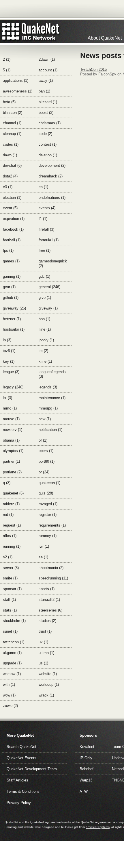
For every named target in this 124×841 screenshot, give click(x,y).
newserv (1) (12, 429)
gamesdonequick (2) (53, 263)
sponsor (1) (12, 589)
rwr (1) (44, 546)
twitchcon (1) (13, 642)
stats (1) (10, 610)
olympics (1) (13, 451)
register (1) (48, 514)
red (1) (8, 514)
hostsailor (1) (14, 329)
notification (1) (50, 429)
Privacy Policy (19, 803)
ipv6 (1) (9, 351)
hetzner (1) (12, 319)
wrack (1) (46, 695)
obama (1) (11, 440)
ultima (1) (46, 653)
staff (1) (9, 599)
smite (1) (10, 578)
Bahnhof (86, 769)
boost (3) (46, 112)
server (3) (11, 568)
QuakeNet (11, 31)
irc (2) (43, 351)
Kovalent (87, 746)
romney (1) (48, 536)
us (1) (43, 663)
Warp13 (86, 780)
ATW (84, 791)
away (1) (46, 80)
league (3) (11, 372)
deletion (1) (48, 155)
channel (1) (12, 123)
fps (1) (8, 250)
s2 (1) (7, 557)
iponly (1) (46, 340)
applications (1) (15, 80)
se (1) (43, 557)
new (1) (45, 419)
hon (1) (44, 319)
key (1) (8, 361)
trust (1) (45, 631)
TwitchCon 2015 (93, 69)
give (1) (45, 297)
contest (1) (48, 144)
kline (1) (45, 361)
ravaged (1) (48, 504)
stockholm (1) (14, 620)
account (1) (48, 70)
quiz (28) (46, 493)
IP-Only (86, 758)
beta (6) (9, 102)
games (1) (11, 261)
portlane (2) (12, 472)
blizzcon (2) (12, 112)
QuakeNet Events (21, 758)
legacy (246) (13, 387)
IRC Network (41, 31)
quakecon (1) (49, 483)
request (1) (12, 525)
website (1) (48, 674)
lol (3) (7, 398)
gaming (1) (11, 276)
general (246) (49, 287)
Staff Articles (17, 780)
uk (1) (43, 642)
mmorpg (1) (48, 408)
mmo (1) (10, 408)
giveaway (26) (14, 308)
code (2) (45, 133)
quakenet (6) (13, 493)
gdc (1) (44, 276)
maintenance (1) (52, 398)
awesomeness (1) (17, 91)
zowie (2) (10, 705)
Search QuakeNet (21, 746)
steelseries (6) (50, 610)
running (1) (11, 546)
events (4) (47, 208)
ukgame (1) (12, 653)
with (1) (9, 684)
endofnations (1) (52, 197)
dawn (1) (10, 155)
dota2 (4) (10, 176)
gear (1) (9, 287)
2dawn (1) (47, 59)
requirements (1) (52, 525)
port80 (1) (47, 461)
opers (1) (46, 451)
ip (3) (7, 340)
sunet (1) (10, 631)
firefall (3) (46, 229)
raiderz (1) (11, 504)
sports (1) (47, 589)
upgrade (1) (12, 663)
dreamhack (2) (51, 176)
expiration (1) (14, 218)
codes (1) (10, 144)
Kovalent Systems (98, 827)
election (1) (12, 197)
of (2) (43, 440)
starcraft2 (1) (49, 599)
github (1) (10, 297)
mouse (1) (11, 419)
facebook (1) (13, 229)
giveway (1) (48, 308)
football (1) (11, 240)
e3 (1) (7, 187)
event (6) (10, 208)
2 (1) (6, 59)
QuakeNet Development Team (32, 769)
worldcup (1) (49, 684)
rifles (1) (9, 536)
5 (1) (6, 70)
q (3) (6, 483)
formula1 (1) (49, 240)
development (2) (52, 165)
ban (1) (44, 91)
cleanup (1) (12, 133)
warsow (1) (12, 674)
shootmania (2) (51, 568)
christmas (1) (50, 123)
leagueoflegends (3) (52, 374)
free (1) (44, 250)
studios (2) (47, 620)
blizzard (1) (48, 102)
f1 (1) (43, 218)
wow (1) (9, 695)
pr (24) (44, 472)
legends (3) (48, 387)
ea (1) (43, 187)
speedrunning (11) (53, 578)
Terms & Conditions (23, 791)
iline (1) (45, 329)
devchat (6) (12, 165)
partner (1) (11, 461)
